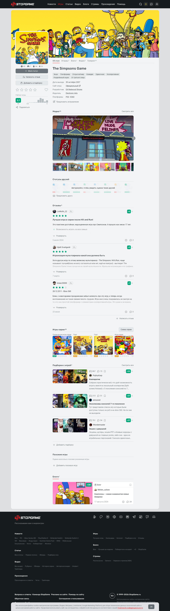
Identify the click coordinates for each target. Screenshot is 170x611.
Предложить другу (64, 196)
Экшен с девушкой (97, 429)
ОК (151, 607)
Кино (29, 544)
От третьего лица (78, 77)
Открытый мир (78, 74)
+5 (135, 549)
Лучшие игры (98, 538)
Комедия (90, 74)
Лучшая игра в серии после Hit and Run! (73, 219)
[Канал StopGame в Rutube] (127, 516)
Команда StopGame (41, 594)
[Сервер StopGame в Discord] (153, 516)
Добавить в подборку (33, 83)
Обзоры (42, 555)
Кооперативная (113, 74)
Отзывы (141, 538)
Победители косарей (123, 549)
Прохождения (108, 4)
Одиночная (100, 74)
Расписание (98, 561)
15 (101, 371)
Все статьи (19, 555)
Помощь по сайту (76, 594)
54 (101, 420)
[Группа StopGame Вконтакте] (107, 516)
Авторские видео (63, 566)
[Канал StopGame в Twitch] (147, 516)
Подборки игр (53, 555)
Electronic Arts (71, 93)
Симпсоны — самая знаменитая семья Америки (111, 495)
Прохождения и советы (24, 580)
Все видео (19, 566)
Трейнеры (46, 580)
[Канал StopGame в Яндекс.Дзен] (114, 516)
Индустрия (33, 541)
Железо (48, 544)
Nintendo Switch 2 (71, 538)
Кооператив (94, 379)
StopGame (142, 549)
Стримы (95, 4)
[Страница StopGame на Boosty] (94, 516)
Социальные (20, 544)
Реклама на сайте (59, 594)
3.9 (54, 356)
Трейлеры (18, 569)
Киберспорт (38, 544)
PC (21, 538)
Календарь (110, 538)
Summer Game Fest (47, 541)
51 (101, 396)
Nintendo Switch (56, 538)
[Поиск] (140, 4)
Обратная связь (22, 599)
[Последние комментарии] (151, 4)
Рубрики (28, 566)
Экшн (56, 74)
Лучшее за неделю (105, 549)
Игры (60, 4)
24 (131, 502)
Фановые (22, 541)
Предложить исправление (67, 102)
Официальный (72, 86)
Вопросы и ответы (23, 594)
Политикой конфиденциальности (130, 608)
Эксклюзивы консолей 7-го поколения (107, 404)
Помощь (121, 4)
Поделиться (24, 107)
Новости (52, 4)
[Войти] (157, 4)
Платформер (65, 74)
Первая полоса (31, 555)
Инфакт (75, 566)
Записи (108, 561)
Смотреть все (128, 111)
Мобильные (66, 541)
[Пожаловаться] (126, 240)
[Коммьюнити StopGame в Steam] (140, 516)
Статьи (69, 4)
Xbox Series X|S (30, 538)
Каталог (120, 538)
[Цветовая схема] (146, 4)
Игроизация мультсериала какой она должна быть (79, 255)
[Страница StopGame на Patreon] (101, 516)
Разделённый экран (61, 77)
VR (16, 541)
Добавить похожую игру (66, 465)
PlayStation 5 (43, 538)
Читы (37, 580)
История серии (48, 566)
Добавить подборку (65, 445)
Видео (78, 4)
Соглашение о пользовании (71, 599)
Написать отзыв (33, 77)
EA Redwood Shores (74, 89)
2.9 (96, 356)
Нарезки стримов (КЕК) (122, 561)
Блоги (86, 4)
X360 (72, 97)
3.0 (75, 356)
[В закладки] (105, 371)
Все (16, 538)
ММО (58, 541)
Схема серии (126, 329)
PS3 (67, 97)
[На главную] (22, 4)
